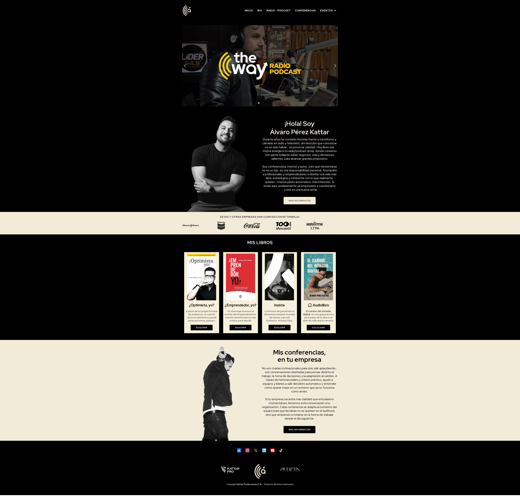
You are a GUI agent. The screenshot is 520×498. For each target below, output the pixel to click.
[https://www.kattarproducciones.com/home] (230, 469)
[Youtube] (272, 450)
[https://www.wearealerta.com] (290, 469)
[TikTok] (281, 450)
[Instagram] (247, 450)
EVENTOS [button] (327, 10)
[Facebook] (239, 450)
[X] (256, 450)
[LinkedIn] (264, 450)
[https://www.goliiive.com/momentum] (220, 65)
